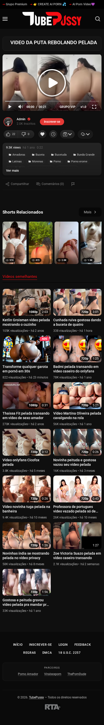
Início (18, 644)
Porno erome (79, 161)
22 (13, 134)
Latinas (17, 161)
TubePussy (36, 697)
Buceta (40, 154)
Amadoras (18, 154)
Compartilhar (20, 184)
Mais (87, 212)
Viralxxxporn (52, 674)
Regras (29, 652)
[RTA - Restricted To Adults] (52, 707)
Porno (57, 161)
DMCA (47, 652)
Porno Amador (28, 674)
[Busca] (97, 19)
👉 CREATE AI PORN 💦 (49, 4)
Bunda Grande (86, 154)
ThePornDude (76, 674)
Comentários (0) (53, 184)
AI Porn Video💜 (83, 4)
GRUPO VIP (67, 107)
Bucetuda (61, 154)
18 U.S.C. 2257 (69, 652)
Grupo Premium (16, 4)
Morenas (37, 161)
